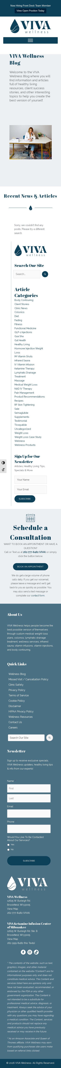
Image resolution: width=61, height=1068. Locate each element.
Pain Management (24, 392)
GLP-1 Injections (23, 332)
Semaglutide (21, 412)
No (12, 849)
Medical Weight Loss (25, 384)
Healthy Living (22, 344)
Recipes (18, 400)
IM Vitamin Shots (23, 356)
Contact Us (15, 722)
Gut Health (20, 340)
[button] (45, 274)
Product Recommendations (29, 396)
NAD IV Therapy (23, 388)
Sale (16, 408)
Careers (13, 727)
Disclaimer (14, 706)
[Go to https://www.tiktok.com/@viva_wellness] (36, 952)
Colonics (19, 312)
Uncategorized (22, 428)
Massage (19, 380)
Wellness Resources (20, 716)
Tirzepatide (20, 424)
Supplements (21, 416)
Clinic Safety (15, 684)
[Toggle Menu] (30, 40)
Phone (11, 821)
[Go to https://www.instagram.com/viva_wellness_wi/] (29, 952)
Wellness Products (24, 445)
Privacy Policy (16, 690)
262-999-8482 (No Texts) (21, 943)
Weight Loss (21, 433)
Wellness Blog (17, 674)
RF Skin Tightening (24, 404)
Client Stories (21, 304)
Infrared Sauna (22, 360)
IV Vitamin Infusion (24, 364)
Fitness (18, 324)
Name (11, 781)
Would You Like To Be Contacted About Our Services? (25, 839)
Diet (16, 316)
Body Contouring (23, 300)
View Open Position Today (30, 10)
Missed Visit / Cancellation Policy (28, 679)
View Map (12, 908)
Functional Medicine (25, 328)
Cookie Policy (16, 700)
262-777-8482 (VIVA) (18, 912)
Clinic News (20, 308)
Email (11, 806)
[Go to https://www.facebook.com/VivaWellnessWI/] (23, 952)
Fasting (18, 320)
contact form (38, 595)
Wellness (19, 440)
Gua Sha (19, 336)
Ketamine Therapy (24, 368)
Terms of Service (18, 695)
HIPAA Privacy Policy (21, 711)
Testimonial (20, 420)
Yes (12, 844)
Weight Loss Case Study (27, 437)
